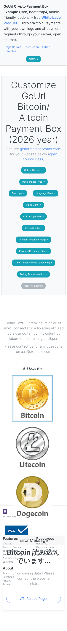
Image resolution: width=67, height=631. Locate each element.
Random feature (12, 547)
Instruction (32, 47)
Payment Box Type (32, 181)
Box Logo (17, 193)
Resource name (45, 547)
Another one (10, 557)
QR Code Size (32, 228)
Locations (8, 576)
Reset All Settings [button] (33, 285)
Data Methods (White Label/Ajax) (32, 262)
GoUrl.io (33, 58)
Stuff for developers (14, 554)
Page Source (13, 47)
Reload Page (35, 599)
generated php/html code (40, 149)
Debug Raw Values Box (32, 274)
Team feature (10, 550)
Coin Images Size (32, 216)
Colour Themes (32, 170)
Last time (8, 561)
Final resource (44, 554)
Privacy (7, 580)
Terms (6, 584)
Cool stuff (8, 543)
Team (6, 573)
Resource (41, 543)
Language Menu (44, 193)
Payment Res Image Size (32, 251)
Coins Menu (32, 204)
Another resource (46, 550)
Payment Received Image (33, 239)
